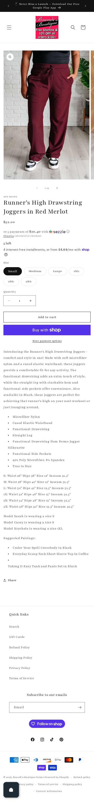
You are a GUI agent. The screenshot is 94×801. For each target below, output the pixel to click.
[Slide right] (57, 188)
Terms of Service (21, 678)
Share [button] (12, 580)
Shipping (8, 235)
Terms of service (48, 784)
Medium (37, 272)
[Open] (11, 790)
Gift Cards (17, 637)
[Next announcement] (86, 6)
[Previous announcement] (8, 6)
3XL (31, 282)
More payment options (47, 341)
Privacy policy (25, 784)
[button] (9, 27)
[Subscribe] (80, 707)
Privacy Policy (19, 668)
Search (14, 626)
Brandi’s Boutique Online (28, 777)
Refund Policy (19, 647)
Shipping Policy (20, 658)
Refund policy (82, 777)
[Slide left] (37, 188)
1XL (79, 272)
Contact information (49, 791)
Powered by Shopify (56, 777)
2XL (13, 282)
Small (12, 271)
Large (60, 272)
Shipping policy (72, 784)
